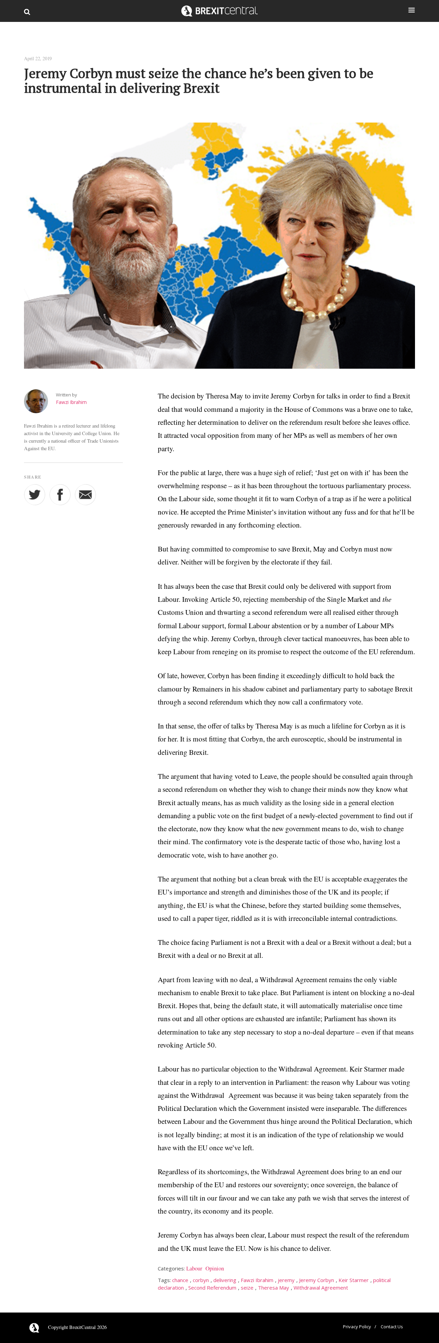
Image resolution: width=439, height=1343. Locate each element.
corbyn (201, 1280)
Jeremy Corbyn (316, 1280)
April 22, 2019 (38, 58)
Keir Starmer (354, 1280)
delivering (224, 1280)
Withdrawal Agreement (321, 1287)
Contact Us (392, 1326)
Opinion (214, 1268)
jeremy (286, 1280)
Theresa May (273, 1287)
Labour (194, 1268)
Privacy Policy (357, 1326)
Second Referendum (212, 1287)
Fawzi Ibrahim (71, 402)
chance (180, 1280)
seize (247, 1287)
